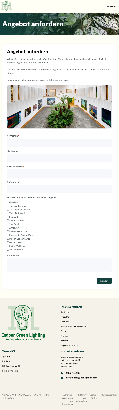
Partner (64, 331)
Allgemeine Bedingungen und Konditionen (67, 399)
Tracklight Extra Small (19, 209)
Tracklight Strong (17, 206)
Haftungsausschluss (108, 395)
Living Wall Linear (17, 246)
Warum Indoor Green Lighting (74, 326)
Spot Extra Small (17, 220)
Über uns (65, 321)
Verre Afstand (16, 249)
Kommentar (13, 255)
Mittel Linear (15, 242)
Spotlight (13, 217)
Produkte (65, 317)
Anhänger (14, 227)
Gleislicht (13, 202)
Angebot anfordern (69, 345)
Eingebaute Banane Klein (21, 235)
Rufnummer (13, 182)
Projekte (64, 336)
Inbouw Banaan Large (19, 238)
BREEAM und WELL (11, 366)
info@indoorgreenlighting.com (81, 377)
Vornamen (13, 135)
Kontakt (64, 340)
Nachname (13, 151)
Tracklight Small (17, 213)
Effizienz (6, 361)
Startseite (65, 312)
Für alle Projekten (10, 370)
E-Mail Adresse (15, 166)
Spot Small (14, 224)
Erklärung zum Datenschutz (81, 398)
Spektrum (6, 356)
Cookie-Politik (93, 396)
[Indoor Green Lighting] (6, 6)
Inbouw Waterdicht (18, 231)
